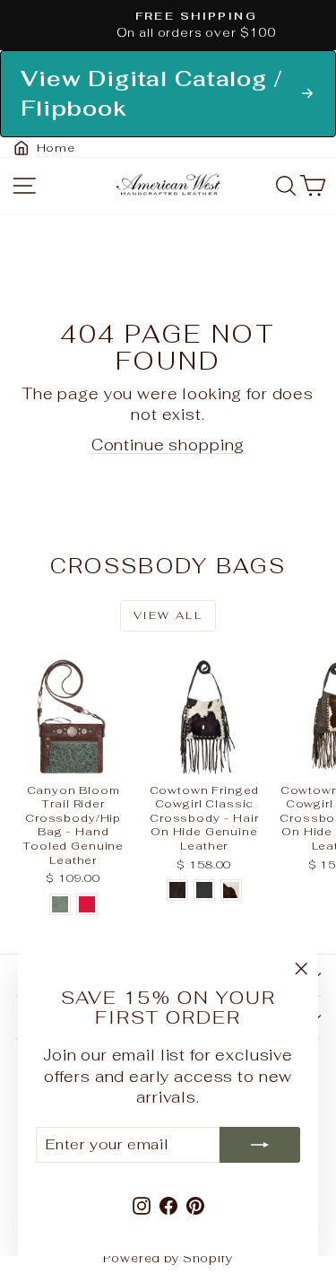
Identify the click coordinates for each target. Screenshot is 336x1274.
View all (168, 615)
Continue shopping (168, 445)
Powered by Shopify (167, 1258)
